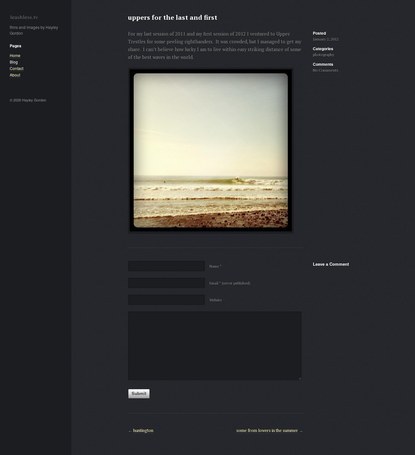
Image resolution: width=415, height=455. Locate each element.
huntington (143, 430)
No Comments (325, 70)
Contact (16, 68)
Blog (14, 61)
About (15, 74)
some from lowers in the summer (267, 430)
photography (323, 54)
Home (15, 55)
